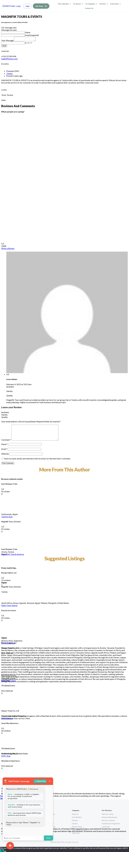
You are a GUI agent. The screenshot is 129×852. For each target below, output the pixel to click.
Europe (10, 718)
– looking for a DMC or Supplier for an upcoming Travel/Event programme (23, 796)
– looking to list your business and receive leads (24, 806)
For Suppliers (90, 4)
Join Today (40, 6)
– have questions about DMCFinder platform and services (24, 814)
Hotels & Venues (48, 824)
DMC (4, 643)
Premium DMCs (47, 817)
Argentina (11, 643)
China (13, 680)
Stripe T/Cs (76, 833)
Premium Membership (109, 817)
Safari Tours (6, 605)
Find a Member (63, 4)
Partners (103, 4)
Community (114, 4)
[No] (5, 851)
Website (5, 454)
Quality (4, 417)
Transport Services (48, 827)
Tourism (5, 516)
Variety (4, 414)
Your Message (7, 40)
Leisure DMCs (47, 820)
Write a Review (7, 248)
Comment (6, 440)
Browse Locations (48, 814)
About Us (75, 814)
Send (4, 46)
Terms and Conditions (79, 830)
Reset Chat (41, 781)
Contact (75, 824)
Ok (2, 851)
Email (4, 449)
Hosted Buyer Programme (111, 824)
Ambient (5, 412)
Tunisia (9, 73)
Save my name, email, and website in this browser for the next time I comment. (37, 458)
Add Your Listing (107, 814)
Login (27, 6)
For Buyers (77, 4)
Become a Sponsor (108, 820)
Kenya (14, 605)
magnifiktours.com (9, 58)
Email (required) (32, 35)
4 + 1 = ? (28, 43)
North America (17, 554)
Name (27, 32)
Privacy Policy (77, 827)
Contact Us (89, 8)
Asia (10, 516)
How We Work (77, 817)
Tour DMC (6, 554)
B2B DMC (6, 680)
